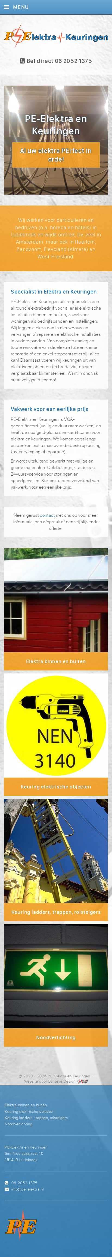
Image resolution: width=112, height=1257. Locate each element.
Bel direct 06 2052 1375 (58, 61)
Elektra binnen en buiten (26, 1104)
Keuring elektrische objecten (30, 1111)
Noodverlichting (18, 1123)
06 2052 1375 (24, 1182)
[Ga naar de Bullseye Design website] (82, 1081)
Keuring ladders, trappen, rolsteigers (36, 1117)
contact (47, 515)
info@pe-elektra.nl (27, 1189)
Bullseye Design (62, 1081)
